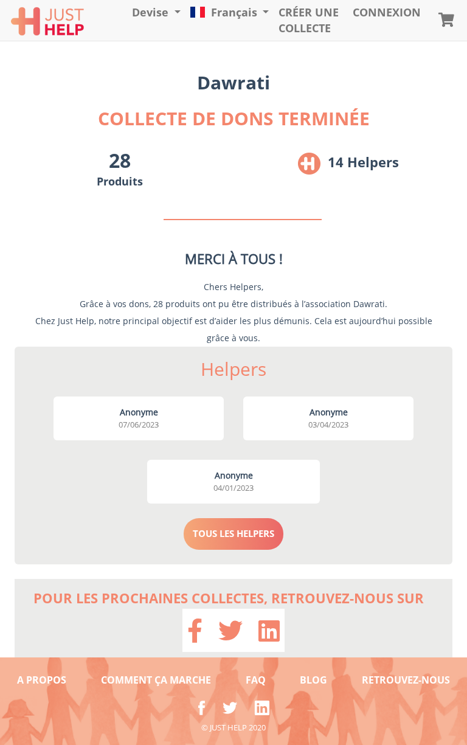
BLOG (313, 680)
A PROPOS (41, 680)
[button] (156, 13)
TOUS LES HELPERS (233, 533)
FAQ (256, 680)
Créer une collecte (308, 20)
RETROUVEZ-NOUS (406, 680)
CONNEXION (387, 12)
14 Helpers (363, 162)
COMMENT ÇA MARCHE (156, 680)
